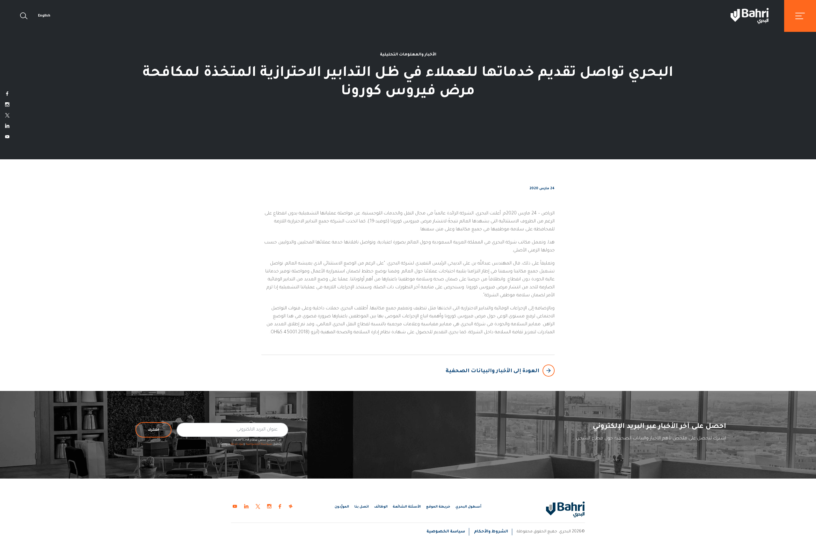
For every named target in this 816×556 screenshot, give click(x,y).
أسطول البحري (468, 507)
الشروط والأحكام (491, 532)
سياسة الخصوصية (259, 444)
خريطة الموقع (438, 507)
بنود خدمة (237, 444)
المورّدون (342, 507)
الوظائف (381, 507)
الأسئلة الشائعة (407, 507)
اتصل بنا (361, 507)
